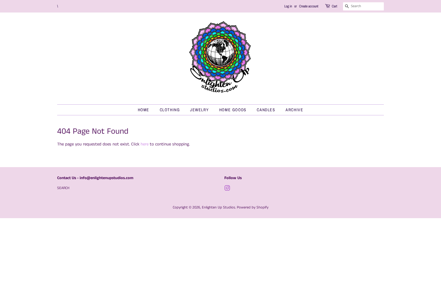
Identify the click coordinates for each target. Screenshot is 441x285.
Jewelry (199, 110)
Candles (266, 110)
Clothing (170, 110)
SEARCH (63, 188)
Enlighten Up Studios (218, 207)
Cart (334, 6)
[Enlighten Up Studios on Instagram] (227, 189)
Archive (294, 110)
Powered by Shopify (252, 207)
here (145, 144)
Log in (288, 6)
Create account (308, 6)
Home (143, 110)
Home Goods (233, 110)
